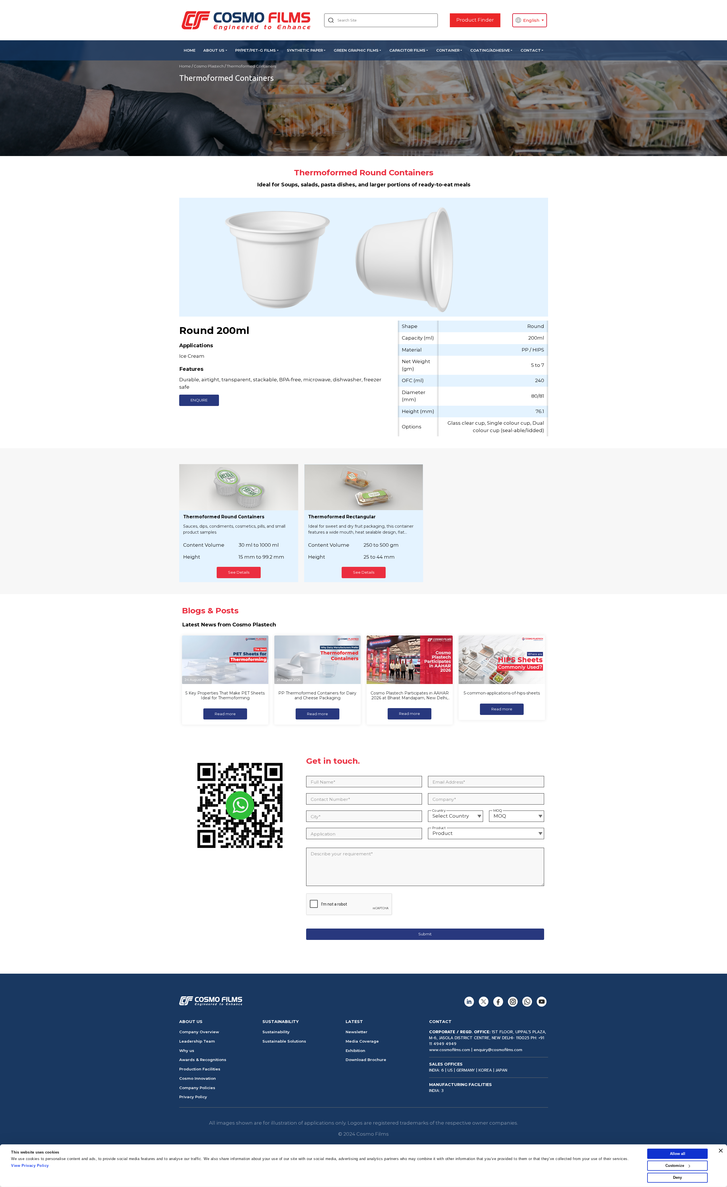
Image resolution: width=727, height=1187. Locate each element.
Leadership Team (197, 1041)
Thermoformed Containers (251, 66)
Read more (225, 714)
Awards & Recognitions (202, 1059)
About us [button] (213, 50)
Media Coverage (362, 1041)
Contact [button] (531, 50)
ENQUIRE (199, 400)
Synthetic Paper (305, 50)
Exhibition (355, 1050)
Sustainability (276, 1032)
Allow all (677, 1154)
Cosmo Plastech (209, 66)
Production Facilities (199, 1069)
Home (189, 50)
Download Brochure (366, 1059)
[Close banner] (721, 1151)
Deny (677, 1177)
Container (447, 50)
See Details (238, 572)
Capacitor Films (407, 50)
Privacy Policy (193, 1097)
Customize (674, 1165)
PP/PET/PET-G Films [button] (255, 50)
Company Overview (199, 1032)
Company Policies (197, 1087)
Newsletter (356, 1032)
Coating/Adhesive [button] (490, 50)
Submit (425, 934)
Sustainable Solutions (284, 1041)
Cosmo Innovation (197, 1078)
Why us (186, 1050)
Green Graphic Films (356, 50)
